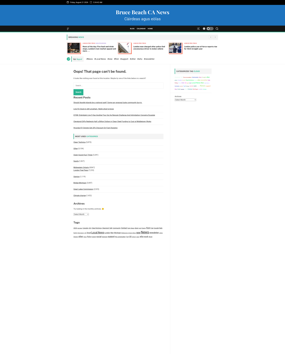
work (146, 237)
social (98, 236)
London (107, 233)
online (161, 233)
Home (150, 29)
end (140, 228)
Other (75, 149)
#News (89, 59)
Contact (124, 228)
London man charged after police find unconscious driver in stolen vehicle (116, 48)
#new (110, 59)
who (142, 236)
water (137, 237)
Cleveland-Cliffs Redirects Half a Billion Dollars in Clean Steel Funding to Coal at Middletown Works (112, 121)
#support (124, 59)
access (79, 228)
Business (205, 43)
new (138, 232)
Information (80, 233)
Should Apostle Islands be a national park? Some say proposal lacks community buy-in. (107, 103)
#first (116, 59)
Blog (132, 29)
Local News (97, 232)
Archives (178, 96)
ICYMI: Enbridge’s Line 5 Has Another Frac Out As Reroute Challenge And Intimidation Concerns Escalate (114, 115)
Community (117, 228)
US (130, 236)
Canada (85, 228)
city (90, 228)
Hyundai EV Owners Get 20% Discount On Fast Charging (95, 128)
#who (140, 59)
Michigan (117, 233)
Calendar (141, 29)
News (145, 232)
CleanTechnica (97, 228)
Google (156, 228)
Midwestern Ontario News (128, 233)
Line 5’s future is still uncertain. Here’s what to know (93, 109)
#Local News (100, 59)
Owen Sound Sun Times (82, 155)
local (89, 233)
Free (151, 228)
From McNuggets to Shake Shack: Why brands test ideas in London (218, 48)
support (111, 236)
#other (133, 59)
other (80, 236)
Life (85, 233)
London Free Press (106, 43)
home (75, 233)
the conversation (120, 237)
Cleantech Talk (107, 228)
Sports (76, 161)
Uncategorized (67, 43)
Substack (104, 237)
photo (85, 237)
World (150, 237)
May (112, 233)
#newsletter (149, 59)
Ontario (75, 237)
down (137, 228)
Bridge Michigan (79, 183)
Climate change (79, 195)
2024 (75, 228)
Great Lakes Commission (83, 189)
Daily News (131, 228)
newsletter (154, 233)
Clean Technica (79, 142)
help (160, 228)
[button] (215, 37)
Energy (144, 228)
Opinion (76, 177)
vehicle (134, 237)
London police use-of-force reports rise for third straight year (167, 48)
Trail (127, 237)
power (94, 237)
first (148, 228)
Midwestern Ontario (81, 167)
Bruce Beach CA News (142, 12)
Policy (89, 237)
